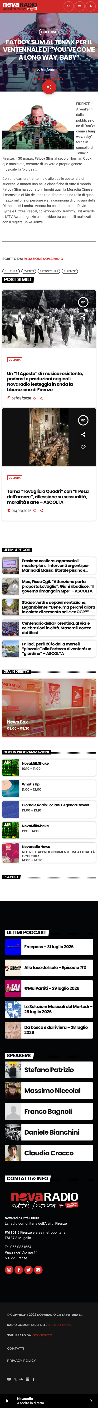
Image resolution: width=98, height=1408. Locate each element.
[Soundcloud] (21, 1380)
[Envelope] (38, 1270)
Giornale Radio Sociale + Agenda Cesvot (55, 805)
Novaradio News (36, 847)
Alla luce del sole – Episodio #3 (55, 968)
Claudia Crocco (49, 1153)
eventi (29, 271)
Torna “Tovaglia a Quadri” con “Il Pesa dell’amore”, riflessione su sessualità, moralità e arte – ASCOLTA (48, 496)
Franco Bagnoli (48, 1111)
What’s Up (30, 784)
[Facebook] (34, 1380)
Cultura (48, 32)
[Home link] (20, 6)
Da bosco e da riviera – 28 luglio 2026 (56, 1030)
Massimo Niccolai (52, 1090)
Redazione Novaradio (43, 258)
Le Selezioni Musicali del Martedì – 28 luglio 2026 (58, 1009)
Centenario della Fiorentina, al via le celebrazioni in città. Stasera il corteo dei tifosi (56, 628)
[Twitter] (28, 1270)
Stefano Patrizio (49, 1070)
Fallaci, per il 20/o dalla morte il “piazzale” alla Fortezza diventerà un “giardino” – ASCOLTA (56, 649)
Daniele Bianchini (51, 1132)
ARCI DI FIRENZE (60, 1325)
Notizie (14, 708)
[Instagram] (9, 1270)
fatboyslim (49, 271)
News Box (17, 722)
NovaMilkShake (35, 764)
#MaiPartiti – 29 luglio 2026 (51, 988)
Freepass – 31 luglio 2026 (49, 947)
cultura (11, 271)
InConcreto (42, 1335)
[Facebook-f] (19, 1270)
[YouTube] (9, 1380)
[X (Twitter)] (15, 1380)
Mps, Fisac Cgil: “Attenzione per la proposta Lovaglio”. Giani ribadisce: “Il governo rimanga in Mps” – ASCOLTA (58, 586)
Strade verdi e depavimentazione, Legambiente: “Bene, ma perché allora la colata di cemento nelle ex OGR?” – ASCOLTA (58, 610)
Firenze (70, 271)
